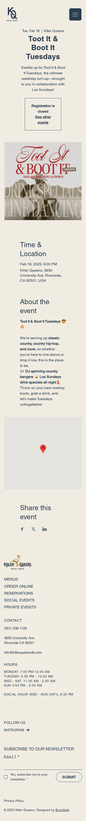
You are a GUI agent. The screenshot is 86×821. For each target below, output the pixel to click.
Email (12, 757)
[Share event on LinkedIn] (44, 529)
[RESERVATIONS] (74, 593)
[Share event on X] (33, 529)
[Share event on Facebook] (22, 529)
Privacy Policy (14, 801)
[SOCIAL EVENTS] (74, 600)
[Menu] (75, 14)
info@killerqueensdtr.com (23, 652)
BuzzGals (62, 810)
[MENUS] (74, 579)
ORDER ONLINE (18, 586)
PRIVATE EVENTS (20, 607)
